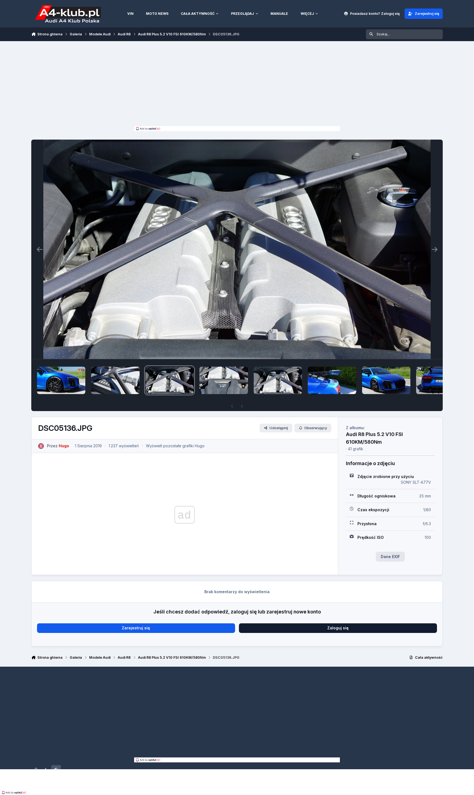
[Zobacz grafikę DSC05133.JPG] (332, 380)
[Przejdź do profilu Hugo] (41, 446)
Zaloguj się (338, 628)
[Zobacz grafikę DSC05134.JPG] (278, 380)
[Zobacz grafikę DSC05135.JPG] (223, 380)
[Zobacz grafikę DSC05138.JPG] (115, 380)
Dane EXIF (390, 556)
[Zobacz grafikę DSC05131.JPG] (440, 380)
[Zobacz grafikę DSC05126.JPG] (61, 380)
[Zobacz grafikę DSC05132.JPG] (386, 380)
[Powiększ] (237, 249)
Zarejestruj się (136, 628)
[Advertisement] (237, 85)
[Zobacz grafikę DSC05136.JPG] (169, 380)
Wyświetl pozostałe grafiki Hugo (175, 445)
